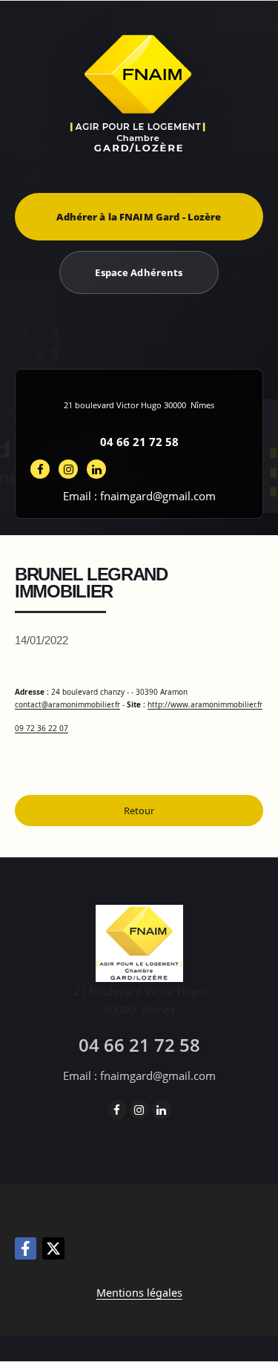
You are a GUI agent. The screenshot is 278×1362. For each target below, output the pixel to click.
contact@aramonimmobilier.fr (67, 704)
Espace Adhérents (138, 272)
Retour (139, 810)
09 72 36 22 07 (41, 728)
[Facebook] (25, 1248)
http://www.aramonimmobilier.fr (205, 704)
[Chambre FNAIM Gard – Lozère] (139, 93)
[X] (53, 1248)
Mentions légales (139, 1293)
